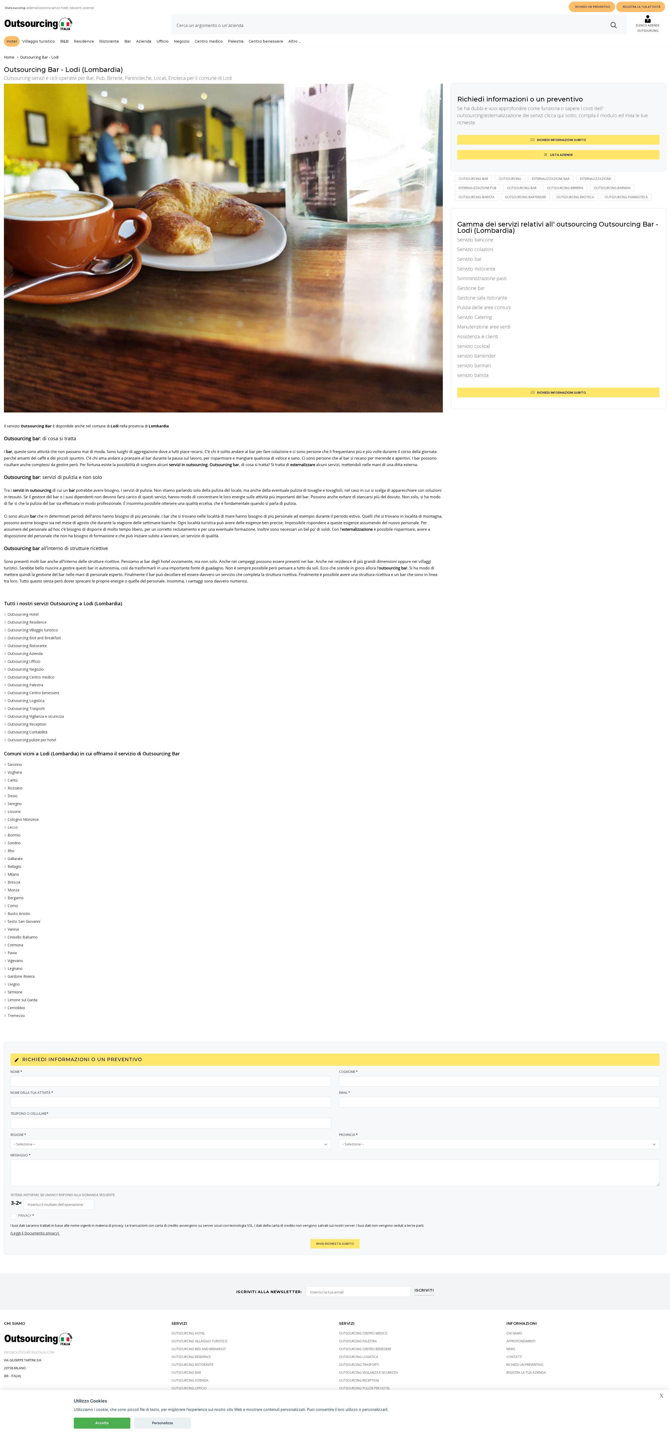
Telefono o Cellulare (29, 1113)
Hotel (12, 41)
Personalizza (162, 1423)
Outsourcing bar (473, 179)
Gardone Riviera (21, 976)
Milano (13, 874)
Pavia (12, 952)
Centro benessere (266, 41)
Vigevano (15, 960)
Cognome (348, 1072)
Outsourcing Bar (34, 57)
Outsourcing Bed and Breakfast (34, 637)
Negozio (181, 41)
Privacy (26, 1215)
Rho (11, 850)
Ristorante (109, 41)
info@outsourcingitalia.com (29, 1352)
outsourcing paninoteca (626, 197)
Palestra (235, 41)
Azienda (143, 41)
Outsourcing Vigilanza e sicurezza (36, 716)
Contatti (514, 1357)
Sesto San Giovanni (24, 921)
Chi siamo (514, 1333)
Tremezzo (16, 1015)
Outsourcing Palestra (25, 684)
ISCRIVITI (424, 1290)
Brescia (14, 882)
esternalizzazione (595, 179)
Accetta (102, 1423)
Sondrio (14, 842)
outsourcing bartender (525, 197)
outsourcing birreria (565, 188)
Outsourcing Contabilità (27, 731)
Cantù (13, 780)
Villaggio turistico (38, 41)
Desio (13, 795)
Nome (16, 1072)
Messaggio (20, 1155)
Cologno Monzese (23, 819)
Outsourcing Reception (27, 724)
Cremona (15, 944)
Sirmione (15, 991)
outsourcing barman (612, 188)
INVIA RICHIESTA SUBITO (335, 1244)
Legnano (15, 968)
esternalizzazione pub (477, 188)
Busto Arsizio (19, 913)
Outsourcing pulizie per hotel (32, 739)
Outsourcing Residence (27, 622)
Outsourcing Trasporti (26, 708)
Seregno (15, 803)
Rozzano (15, 787)
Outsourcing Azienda (25, 653)
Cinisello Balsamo (23, 937)
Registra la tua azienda (526, 1372)
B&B (64, 41)
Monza (13, 889)
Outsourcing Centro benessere (33, 692)
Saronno (15, 764)
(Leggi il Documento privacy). (35, 1233)
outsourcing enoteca (575, 197)
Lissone (14, 811)
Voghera (15, 772)
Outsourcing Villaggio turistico (33, 629)
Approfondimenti (520, 1341)
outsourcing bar (522, 188)
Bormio (14, 835)
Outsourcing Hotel (23, 614)
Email (344, 1092)
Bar (127, 41)
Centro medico (209, 41)
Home (9, 57)
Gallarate (15, 858)
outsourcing (510, 179)
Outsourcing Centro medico (31, 677)
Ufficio (163, 41)
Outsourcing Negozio (26, 669)
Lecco (13, 827)
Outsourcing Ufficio (24, 661)
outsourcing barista (476, 197)
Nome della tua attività (31, 1092)
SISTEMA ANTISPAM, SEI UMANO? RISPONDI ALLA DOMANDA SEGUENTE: (62, 1195)
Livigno (14, 984)
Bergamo (16, 897)
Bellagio (14, 866)
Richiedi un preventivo (524, 1364)
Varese (13, 929)
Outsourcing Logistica (26, 700)
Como (13, 905)
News (510, 1349)
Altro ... (294, 41)
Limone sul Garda (22, 999)
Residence (84, 41)
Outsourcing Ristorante (27, 645)
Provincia (348, 1135)
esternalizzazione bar (551, 179)
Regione (18, 1135)
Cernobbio (16, 1007)
